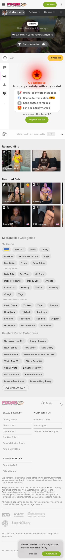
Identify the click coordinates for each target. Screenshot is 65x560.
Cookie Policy (40, 547)
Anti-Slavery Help (11, 449)
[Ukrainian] (6, 249)
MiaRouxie (9, 238)
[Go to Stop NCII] (21, 523)
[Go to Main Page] (19, 4)
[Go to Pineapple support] (5, 523)
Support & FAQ (10, 465)
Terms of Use (9, 425)
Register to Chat (37, 119)
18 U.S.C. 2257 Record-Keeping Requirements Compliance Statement (30, 535)
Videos (34, 12)
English (49, 403)
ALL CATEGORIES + (15, 388)
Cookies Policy (10, 437)
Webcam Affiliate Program (46, 431)
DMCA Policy (9, 431)
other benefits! (43, 114)
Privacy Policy (10, 420)
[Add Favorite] (5, 57)
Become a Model (42, 420)
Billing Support (10, 471)
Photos (49, 12)
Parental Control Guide (14, 443)
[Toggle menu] (3, 4)
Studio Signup (40, 425)
